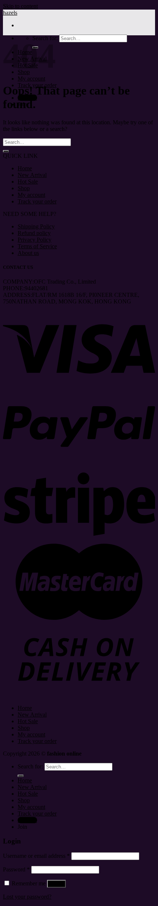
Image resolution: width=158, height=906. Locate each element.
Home (25, 168)
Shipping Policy (36, 226)
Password (16, 869)
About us (28, 253)
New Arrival (32, 175)
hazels (10, 13)
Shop (24, 188)
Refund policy (34, 233)
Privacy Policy (34, 240)
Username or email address (36, 856)
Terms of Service (37, 246)
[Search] (21, 776)
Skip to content (20, 6)
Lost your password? (27, 896)
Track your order (37, 201)
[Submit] (6, 151)
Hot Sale (28, 181)
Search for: (30, 766)
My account (31, 78)
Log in (56, 884)
